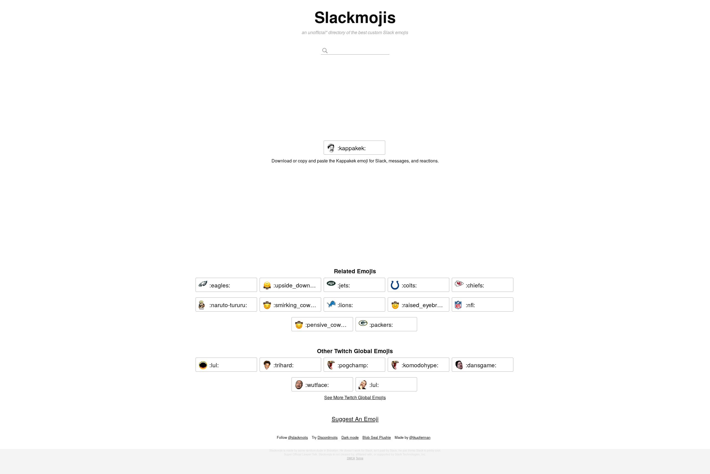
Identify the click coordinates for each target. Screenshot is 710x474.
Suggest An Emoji (355, 418)
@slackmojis (298, 437)
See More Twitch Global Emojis (355, 397)
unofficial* (318, 32)
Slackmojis (355, 17)
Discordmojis (328, 437)
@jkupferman (419, 437)
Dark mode (350, 437)
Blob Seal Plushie (376, 437)
